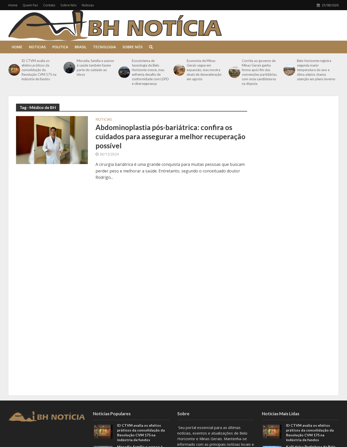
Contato (49, 5)
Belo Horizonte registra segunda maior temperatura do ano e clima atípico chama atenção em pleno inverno (316, 70)
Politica (60, 46)
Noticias (88, 5)
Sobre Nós (68, 5)
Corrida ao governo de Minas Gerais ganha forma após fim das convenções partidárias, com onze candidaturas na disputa (259, 72)
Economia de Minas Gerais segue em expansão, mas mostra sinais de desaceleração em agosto (204, 70)
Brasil (80, 46)
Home (13, 5)
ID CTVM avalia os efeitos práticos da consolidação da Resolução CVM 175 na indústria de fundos (39, 70)
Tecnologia (104, 46)
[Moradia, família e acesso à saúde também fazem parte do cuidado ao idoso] (69, 67)
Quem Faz (30, 5)
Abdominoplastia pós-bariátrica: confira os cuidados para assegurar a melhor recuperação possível (170, 136)
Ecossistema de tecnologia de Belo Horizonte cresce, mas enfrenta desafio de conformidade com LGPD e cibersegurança (150, 72)
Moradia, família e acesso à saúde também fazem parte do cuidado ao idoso (95, 67)
